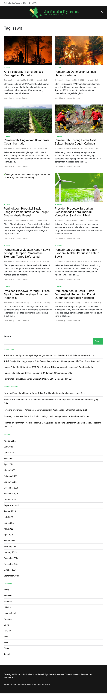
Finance (7, 423)
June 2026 (9, 452)
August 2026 (10, 441)
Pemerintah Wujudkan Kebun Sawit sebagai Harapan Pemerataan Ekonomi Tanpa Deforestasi (27, 253)
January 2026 (10, 482)
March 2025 (9, 540)
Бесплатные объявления (15, 399)
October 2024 (10, 570)
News (6, 393)
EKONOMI (8, 595)
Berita (8, 136)
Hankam (46, 684)
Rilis (6, 636)
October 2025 (10, 499)
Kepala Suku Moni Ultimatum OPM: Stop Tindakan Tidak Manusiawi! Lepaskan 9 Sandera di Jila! (48, 367)
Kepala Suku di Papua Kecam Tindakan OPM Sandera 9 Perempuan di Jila (38, 373)
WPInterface (9, 677)
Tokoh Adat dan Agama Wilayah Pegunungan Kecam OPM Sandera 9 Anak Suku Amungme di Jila (49, 355)
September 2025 (11, 505)
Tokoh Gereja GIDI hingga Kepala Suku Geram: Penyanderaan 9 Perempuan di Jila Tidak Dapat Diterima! (52, 361)
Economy (8, 416)
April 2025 (8, 534)
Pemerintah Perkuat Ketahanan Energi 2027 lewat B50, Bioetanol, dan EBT (38, 379)
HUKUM (7, 607)
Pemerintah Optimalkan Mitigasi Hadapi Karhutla (75, 73)
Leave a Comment (22, 98)
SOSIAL (7, 648)
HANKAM (8, 601)
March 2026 (9, 470)
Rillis (6, 642)
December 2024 (11, 558)
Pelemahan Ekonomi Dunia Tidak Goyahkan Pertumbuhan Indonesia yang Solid (48, 393)
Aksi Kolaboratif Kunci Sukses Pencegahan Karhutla (23, 73)
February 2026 (10, 476)
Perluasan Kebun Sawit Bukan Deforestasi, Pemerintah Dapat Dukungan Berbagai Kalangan (75, 294)
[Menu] (5, 12)
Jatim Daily (43, 80)
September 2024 (11, 576)
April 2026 (8, 464)
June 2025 (9, 523)
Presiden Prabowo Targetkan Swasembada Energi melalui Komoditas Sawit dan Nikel (74, 212)
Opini (8, 67)
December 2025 (11, 488)
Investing (8, 410)
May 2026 (8, 458)
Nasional (8, 619)
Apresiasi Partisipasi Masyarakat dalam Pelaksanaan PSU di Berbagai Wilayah (51, 410)
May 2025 (8, 529)
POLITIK (7, 630)
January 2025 (10, 552)
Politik (13, 684)
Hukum (37, 684)
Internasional (10, 613)
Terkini (7, 654)
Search (7, 336)
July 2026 (8, 447)
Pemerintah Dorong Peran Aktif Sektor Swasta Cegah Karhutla (75, 141)
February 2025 (10, 546)
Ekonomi (22, 684)
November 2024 (11, 564)
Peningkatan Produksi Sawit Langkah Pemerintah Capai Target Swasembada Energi (26, 212)
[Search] (102, 12)
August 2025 (10, 511)
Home (6, 684)
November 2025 (11, 493)
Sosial (30, 684)
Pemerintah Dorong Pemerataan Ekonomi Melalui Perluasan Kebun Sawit (77, 253)
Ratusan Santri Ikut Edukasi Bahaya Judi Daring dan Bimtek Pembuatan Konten (52, 416)
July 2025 (8, 517)
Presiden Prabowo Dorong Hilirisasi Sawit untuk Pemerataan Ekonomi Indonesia (27, 294)
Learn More (8, 98)
